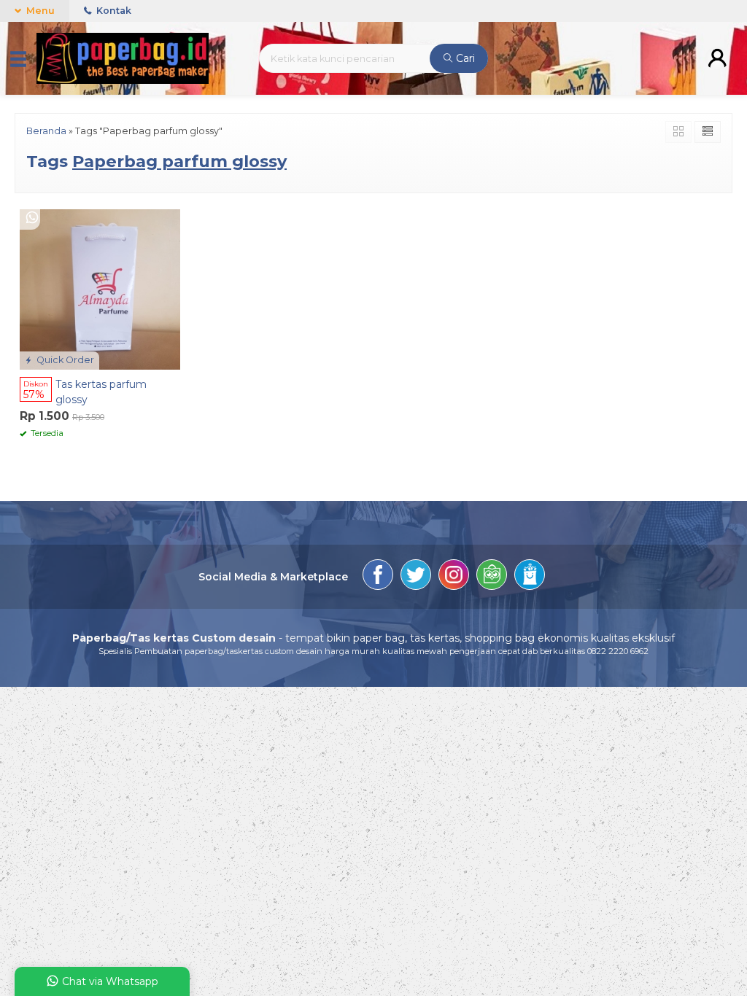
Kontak (112, 10)
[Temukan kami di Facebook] (378, 576)
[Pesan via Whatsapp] (32, 218)
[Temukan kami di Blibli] (529, 576)
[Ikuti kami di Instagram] (453, 576)
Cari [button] (464, 58)
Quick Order (64, 359)
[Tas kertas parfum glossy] (100, 288)
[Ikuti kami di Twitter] (415, 576)
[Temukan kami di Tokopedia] (491, 576)
